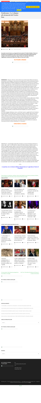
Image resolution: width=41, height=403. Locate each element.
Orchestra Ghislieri (34, 175)
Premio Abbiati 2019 (5, 176)
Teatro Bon (12, 176)
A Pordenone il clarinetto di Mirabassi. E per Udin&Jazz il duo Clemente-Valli (31, 213)
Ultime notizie (5, 1)
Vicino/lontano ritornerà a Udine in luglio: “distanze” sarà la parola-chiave (33, 238)
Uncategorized (18, 49)
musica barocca (28, 175)
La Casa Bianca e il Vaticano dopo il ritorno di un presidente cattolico (19, 191)
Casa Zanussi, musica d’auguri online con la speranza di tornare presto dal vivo (20, 238)
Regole (29, 382)
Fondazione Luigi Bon (12, 175)
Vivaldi (26, 176)
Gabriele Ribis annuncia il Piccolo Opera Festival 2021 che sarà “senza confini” (32, 261)
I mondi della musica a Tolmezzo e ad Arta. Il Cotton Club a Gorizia (6, 213)
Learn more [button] (19, 10)
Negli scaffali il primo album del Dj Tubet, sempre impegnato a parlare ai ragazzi (19, 261)
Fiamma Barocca (4, 175)
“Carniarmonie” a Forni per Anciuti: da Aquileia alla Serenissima (32, 191)
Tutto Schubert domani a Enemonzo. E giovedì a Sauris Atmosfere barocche (6, 191)
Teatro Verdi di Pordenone (19, 176)
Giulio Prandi (18, 175)
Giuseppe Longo (5, 49)
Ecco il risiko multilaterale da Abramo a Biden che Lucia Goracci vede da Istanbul (20, 213)
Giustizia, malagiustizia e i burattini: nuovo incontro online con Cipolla (6, 261)
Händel (23, 175)
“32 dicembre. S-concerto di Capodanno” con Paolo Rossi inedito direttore (6, 239)
